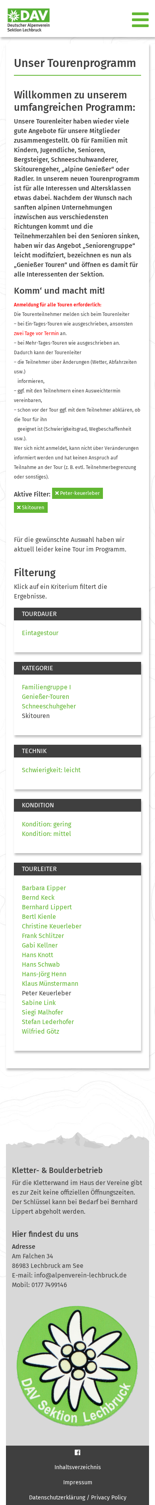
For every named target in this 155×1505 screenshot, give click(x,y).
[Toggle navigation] (141, 20)
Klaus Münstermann (50, 983)
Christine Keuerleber (51, 926)
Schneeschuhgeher (49, 706)
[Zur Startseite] (25, 20)
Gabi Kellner (40, 945)
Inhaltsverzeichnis (77, 1467)
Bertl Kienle (39, 916)
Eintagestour (40, 633)
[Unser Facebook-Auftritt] (77, 1452)
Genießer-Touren (45, 697)
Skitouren (33, 507)
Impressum (77, 1482)
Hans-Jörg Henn (44, 974)
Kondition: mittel (46, 834)
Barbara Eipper (44, 888)
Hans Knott (37, 955)
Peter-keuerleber (79, 493)
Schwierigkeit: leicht (51, 770)
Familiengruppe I (46, 687)
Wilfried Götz (40, 1031)
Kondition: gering (46, 824)
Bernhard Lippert (47, 907)
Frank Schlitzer (43, 936)
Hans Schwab (41, 964)
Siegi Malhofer (42, 1012)
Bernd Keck (38, 897)
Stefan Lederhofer (48, 1022)
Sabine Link (39, 1003)
